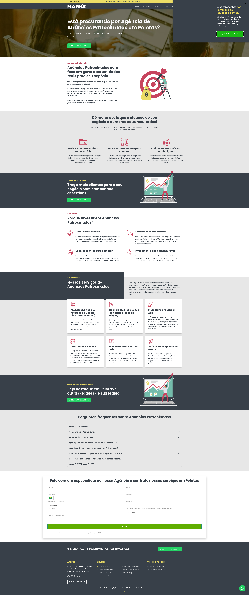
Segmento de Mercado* (56, 501)
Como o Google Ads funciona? (82, 432)
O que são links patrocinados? (82, 437)
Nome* (50, 487)
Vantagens (147, 6)
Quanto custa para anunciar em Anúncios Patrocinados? (93, 448)
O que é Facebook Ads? (79, 426)
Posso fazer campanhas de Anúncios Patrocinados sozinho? (95, 458)
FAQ (166, 6)
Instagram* (52, 508)
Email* (128, 487)
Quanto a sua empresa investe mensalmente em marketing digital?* (149, 508)
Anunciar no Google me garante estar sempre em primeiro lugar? (97, 453)
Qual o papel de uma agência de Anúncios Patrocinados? (93, 442)
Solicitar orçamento (79, 46)
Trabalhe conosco (77, 582)
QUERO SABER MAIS (230, 34)
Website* (129, 501)
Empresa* (129, 494)
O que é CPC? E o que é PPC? (81, 464)
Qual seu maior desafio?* (57, 516)
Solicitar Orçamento (170, 549)
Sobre (137, 6)
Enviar (125, 526)
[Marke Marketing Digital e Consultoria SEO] (124, 591)
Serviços (158, 6)
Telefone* (51, 494)
